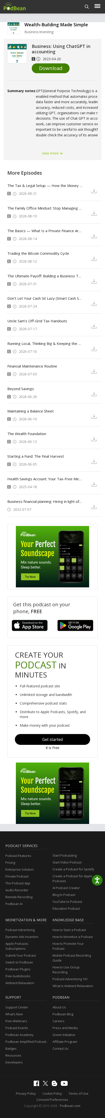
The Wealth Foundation (26, 433)
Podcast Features (18, 855)
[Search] (86, 7)
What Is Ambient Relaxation (72, 986)
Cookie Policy (52, 1093)
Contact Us (60, 1048)
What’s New (14, 1014)
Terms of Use (78, 1093)
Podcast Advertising (20, 930)
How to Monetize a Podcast (72, 936)
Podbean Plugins (18, 969)
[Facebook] (38, 1085)
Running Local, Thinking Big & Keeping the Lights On (45, 343)
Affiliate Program (64, 1041)
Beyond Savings (20, 388)
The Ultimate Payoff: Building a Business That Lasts (45, 276)
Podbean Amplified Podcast (25, 1041)
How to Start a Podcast (69, 930)
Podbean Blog (62, 1014)
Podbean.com (70, 1106)
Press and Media (65, 1028)
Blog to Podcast (63, 894)
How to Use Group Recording (66, 969)
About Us (59, 1007)
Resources (13, 1055)
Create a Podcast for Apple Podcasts (72, 878)
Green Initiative (63, 1035)
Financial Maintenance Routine (32, 366)
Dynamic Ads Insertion (21, 936)
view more (51, 153)
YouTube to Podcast (67, 901)
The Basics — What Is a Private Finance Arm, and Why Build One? (45, 230)
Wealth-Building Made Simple (56, 25)
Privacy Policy (26, 1093)
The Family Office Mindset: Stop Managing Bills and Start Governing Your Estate (45, 208)
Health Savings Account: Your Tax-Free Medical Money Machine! (45, 479)
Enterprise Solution (19, 869)
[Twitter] (47, 1084)
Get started (52, 739)
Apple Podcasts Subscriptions (16, 946)
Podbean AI (13, 904)
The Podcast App (17, 883)
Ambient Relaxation (19, 983)
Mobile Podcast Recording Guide (71, 957)
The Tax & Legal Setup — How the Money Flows (45, 185)
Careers (58, 1021)
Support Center (16, 1007)
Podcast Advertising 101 (70, 979)
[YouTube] (65, 1084)
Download (50, 68)
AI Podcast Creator (66, 888)
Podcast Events (16, 1028)
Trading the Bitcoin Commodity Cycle (38, 253)
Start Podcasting (64, 855)
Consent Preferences (52, 1099)
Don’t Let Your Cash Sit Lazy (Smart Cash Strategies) (45, 298)
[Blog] (56, 1085)
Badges (11, 1048)
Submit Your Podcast (20, 955)
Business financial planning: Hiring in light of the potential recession (45, 501)
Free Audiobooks (18, 976)
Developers (14, 1062)
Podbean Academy (19, 1035)
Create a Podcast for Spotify (73, 869)
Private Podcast (17, 876)
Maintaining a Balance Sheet (30, 411)
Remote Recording (18, 897)
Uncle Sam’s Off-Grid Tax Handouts (37, 321)
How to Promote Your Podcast (68, 946)
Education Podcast (66, 908)
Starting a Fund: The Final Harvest (35, 456)
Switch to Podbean (19, 962)
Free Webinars (16, 1021)
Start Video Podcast (67, 862)
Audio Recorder (16, 890)
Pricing (10, 862)
